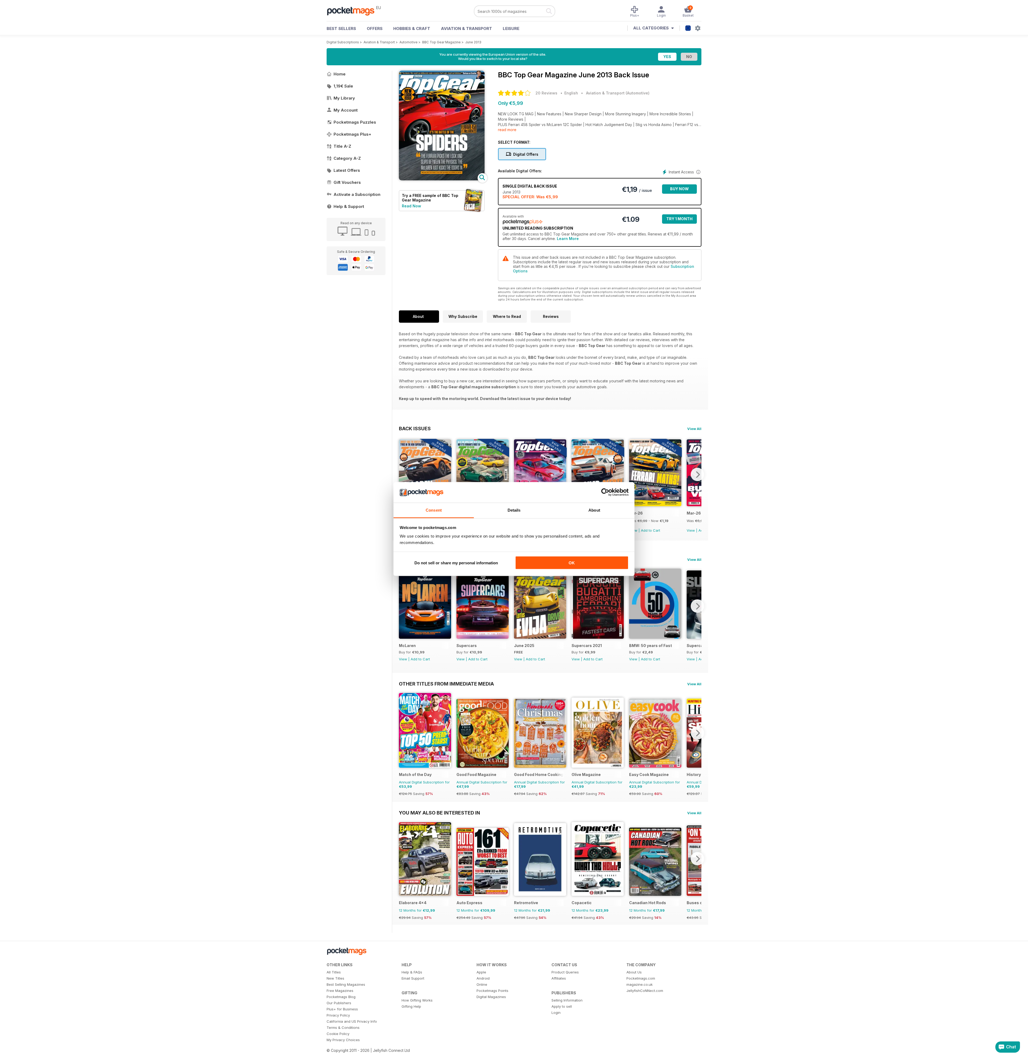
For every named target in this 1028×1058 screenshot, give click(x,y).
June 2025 (524, 645)
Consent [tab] (434, 510)
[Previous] (403, 474)
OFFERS (375, 28)
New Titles (335, 978)
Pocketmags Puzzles (355, 122)
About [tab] (594, 510)
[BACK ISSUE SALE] (655, 505)
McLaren (407, 645)
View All (694, 429)
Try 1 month (679, 218)
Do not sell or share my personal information (456, 563)
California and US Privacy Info (352, 1021)
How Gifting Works (417, 1000)
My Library (344, 98)
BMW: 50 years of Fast (650, 645)
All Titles (334, 972)
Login (556, 1012)
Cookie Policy (338, 1034)
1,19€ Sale (343, 86)
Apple (481, 972)
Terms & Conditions (343, 1027)
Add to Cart (650, 530)
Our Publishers (339, 1003)
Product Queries (565, 972)
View (691, 530)
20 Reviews (546, 93)
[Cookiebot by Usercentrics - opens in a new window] (605, 492)
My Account (346, 110)
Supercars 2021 (587, 645)
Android (483, 978)
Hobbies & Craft (411, 28)
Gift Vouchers (347, 182)
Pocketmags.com (640, 978)
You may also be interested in (439, 812)
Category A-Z (347, 158)
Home (340, 74)
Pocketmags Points (492, 990)
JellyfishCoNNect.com (644, 990)
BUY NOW (679, 189)
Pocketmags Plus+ (352, 134)
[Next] (697, 474)
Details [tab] (514, 510)
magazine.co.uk (639, 984)
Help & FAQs (412, 972)
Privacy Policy (338, 1015)
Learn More (568, 238)
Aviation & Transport (466, 28)
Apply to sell (561, 1006)
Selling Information (567, 1000)
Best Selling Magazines (346, 984)
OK (572, 563)
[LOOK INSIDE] (442, 179)
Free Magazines (340, 990)
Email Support (413, 978)
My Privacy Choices (343, 1040)
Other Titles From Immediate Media (446, 683)
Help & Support (349, 206)
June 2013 (473, 42)
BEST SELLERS (341, 28)
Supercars (466, 645)
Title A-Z (342, 146)
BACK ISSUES (415, 428)
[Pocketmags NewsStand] (353, 10)
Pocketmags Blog (341, 997)
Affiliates (558, 978)
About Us (634, 972)
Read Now (411, 206)
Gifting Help (411, 1006)
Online (482, 984)
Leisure (511, 28)
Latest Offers (347, 170)
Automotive (408, 42)
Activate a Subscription (357, 194)
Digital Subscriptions (343, 42)
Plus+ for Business (342, 1009)
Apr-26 (636, 513)
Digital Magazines (491, 997)
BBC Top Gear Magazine (441, 42)
